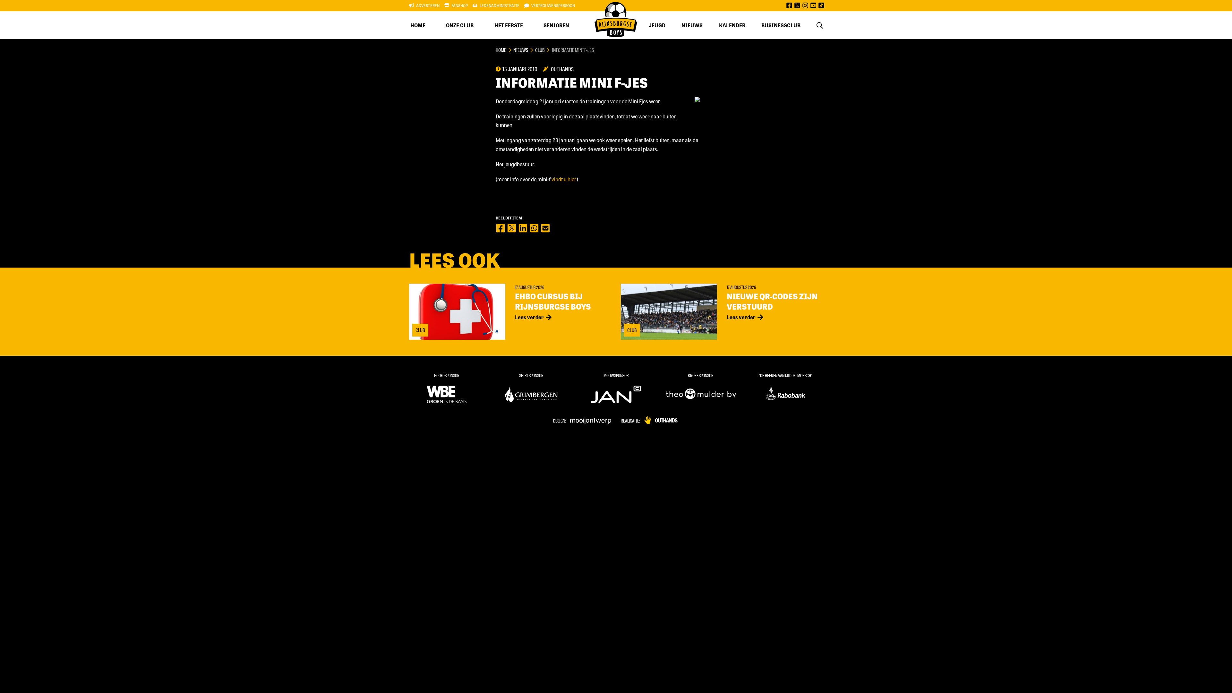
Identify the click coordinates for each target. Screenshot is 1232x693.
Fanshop (459, 5)
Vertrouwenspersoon (553, 5)
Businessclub (780, 25)
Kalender (732, 25)
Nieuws (692, 25)
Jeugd (657, 25)
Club (540, 50)
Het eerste (508, 25)
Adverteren (428, 5)
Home (417, 25)
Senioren (556, 25)
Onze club (460, 25)
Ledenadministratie (499, 5)
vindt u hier (564, 179)
